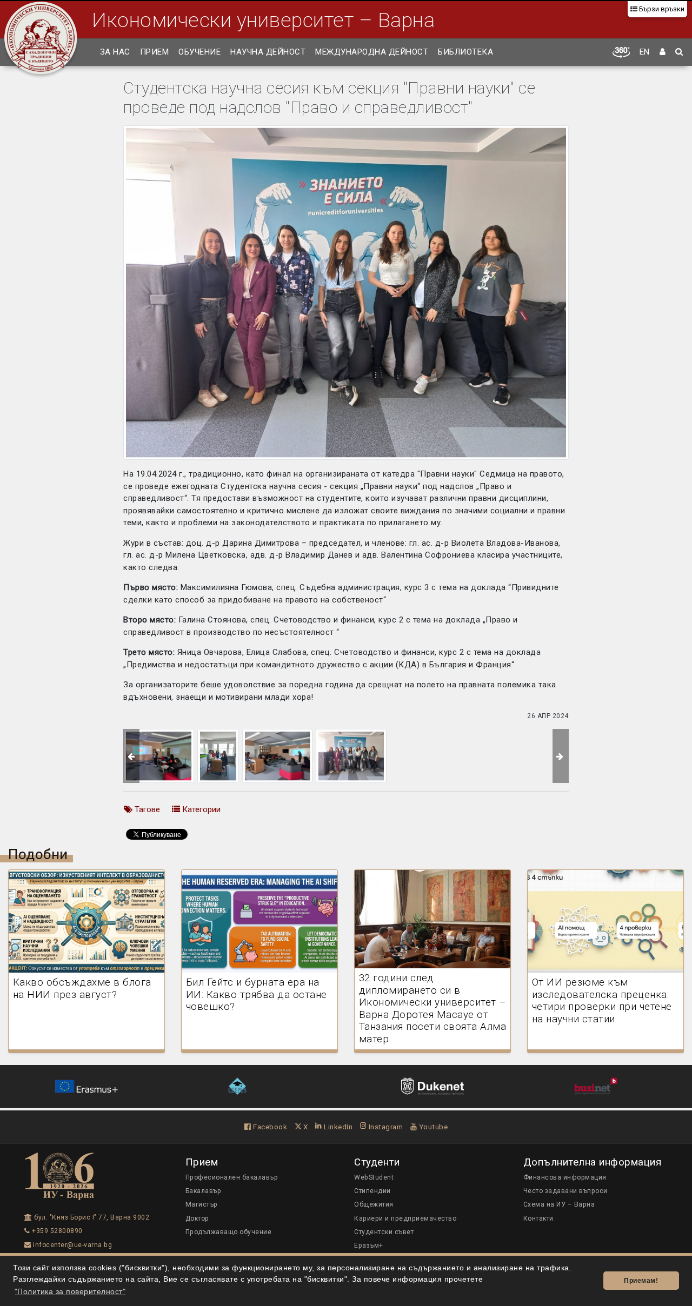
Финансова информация (565, 1177)
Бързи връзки (660, 9)
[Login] (663, 52)
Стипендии (372, 1191)
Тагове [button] (146, 809)
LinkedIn (337, 1126)
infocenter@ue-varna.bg (71, 1245)
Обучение (199, 52)
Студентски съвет (384, 1232)
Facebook (269, 1126)
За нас (115, 52)
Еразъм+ (368, 1245)
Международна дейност (371, 52)
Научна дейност (267, 52)
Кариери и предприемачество (405, 1218)
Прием (154, 52)
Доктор (197, 1218)
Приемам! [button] (641, 1280)
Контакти (538, 1218)
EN (645, 52)
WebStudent (374, 1177)
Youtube (432, 1126)
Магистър (201, 1204)
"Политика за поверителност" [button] (70, 1292)
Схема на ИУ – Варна (559, 1204)
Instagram (385, 1126)
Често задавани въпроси (565, 1191)
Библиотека (465, 52)
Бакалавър (203, 1191)
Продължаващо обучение (228, 1232)
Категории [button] (200, 809)
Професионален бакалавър (231, 1177)
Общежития (374, 1204)
